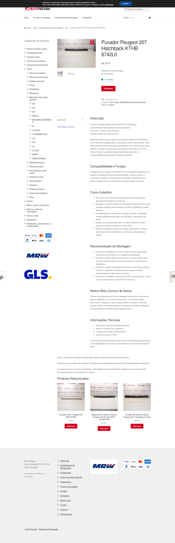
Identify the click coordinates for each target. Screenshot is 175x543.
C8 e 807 (35, 150)
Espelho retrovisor (37, 81)
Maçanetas (34, 93)
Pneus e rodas (33, 215)
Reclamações (66, 514)
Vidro (32, 197)
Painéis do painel (37, 166)
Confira (63, 505)
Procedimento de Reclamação (67, 466)
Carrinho (64, 509)
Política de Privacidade (48, 529)
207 (66, 27)
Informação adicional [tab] (66, 126)
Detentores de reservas (39, 77)
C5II (33, 142)
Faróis (32, 85)
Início (29, 27)
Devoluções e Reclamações (66, 17)
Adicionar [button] (71, 426)
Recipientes (32, 219)
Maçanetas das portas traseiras (51, 27)
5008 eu (35, 115)
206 (33, 103)
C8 (33, 146)
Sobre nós (64, 460)
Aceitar (125, 4)
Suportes (33, 185)
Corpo (35, 27)
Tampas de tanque (37, 189)
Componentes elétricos (36, 61)
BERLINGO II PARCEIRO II (42, 120)
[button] (92, 42)
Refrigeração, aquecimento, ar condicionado (39, 224)
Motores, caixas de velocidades (34, 210)
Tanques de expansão (39, 193)
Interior (30, 201)
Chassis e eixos (33, 57)
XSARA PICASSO (39, 158)
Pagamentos (65, 472)
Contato (63, 491)
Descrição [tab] (61, 119)
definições (109, 5)
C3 (33, 126)
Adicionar (108, 88)
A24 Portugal (31, 529)
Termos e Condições (41, 17)
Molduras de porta (37, 162)
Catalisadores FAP (34, 53)
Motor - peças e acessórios (38, 205)
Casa (26, 17)
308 (33, 111)
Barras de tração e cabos (37, 48)
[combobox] (137, 9)
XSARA (35, 154)
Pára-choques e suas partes (38, 171)
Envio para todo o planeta (71, 477)
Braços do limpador (37, 73)
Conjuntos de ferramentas (37, 65)
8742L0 (111, 105)
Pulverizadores (36, 181)
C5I (33, 138)
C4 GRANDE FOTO (39, 134)
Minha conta (65, 500)
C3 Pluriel (36, 130)
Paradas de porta (36, 177)
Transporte (86, 17)
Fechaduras (34, 89)
